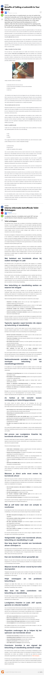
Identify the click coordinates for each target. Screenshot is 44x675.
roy (8, 11)
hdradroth (10, 212)
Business (6, 205)
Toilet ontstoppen (35, 655)
